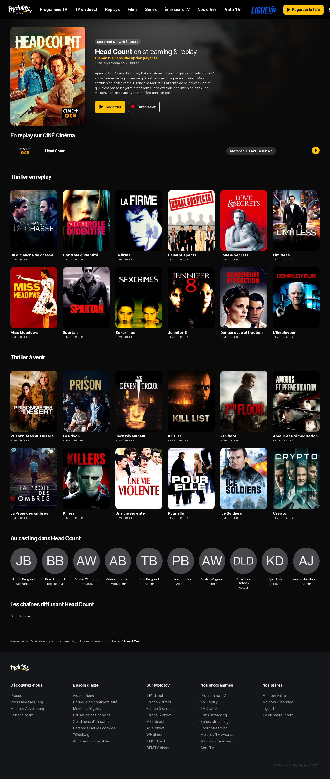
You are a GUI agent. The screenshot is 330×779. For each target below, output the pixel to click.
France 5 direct (159, 715)
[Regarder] (316, 151)
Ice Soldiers (231, 513)
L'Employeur (284, 332)
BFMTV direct (158, 747)
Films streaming (214, 715)
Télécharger (83, 734)
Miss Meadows (24, 332)
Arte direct (155, 728)
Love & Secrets (234, 255)
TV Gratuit (209, 708)
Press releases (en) (26, 702)
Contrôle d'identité (80, 255)
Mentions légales (87, 708)
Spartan (70, 332)
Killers (69, 513)
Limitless (281, 255)
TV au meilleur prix (277, 715)
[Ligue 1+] (263, 9)
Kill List (174, 436)
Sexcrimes (125, 332)
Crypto (279, 513)
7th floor (228, 436)
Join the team (21, 715)
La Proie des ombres (29, 513)
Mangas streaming (216, 741)
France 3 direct (159, 708)
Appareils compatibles (91, 741)
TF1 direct (154, 695)
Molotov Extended (277, 702)
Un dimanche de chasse (31, 255)
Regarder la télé (306, 9)
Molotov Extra (274, 695)
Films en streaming (110, 63)
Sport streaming (214, 728)
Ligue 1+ (269, 708)
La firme (123, 255)
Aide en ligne (83, 695)
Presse (16, 695)
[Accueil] (20, 10)
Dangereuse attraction (241, 332)
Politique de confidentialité (95, 702)
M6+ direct (155, 721)
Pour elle (176, 513)
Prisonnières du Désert (31, 436)
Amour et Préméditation (295, 436)
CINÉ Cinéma (20, 616)
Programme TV (213, 695)
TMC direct (155, 741)
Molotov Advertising (27, 708)
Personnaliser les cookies (94, 728)
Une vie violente (130, 513)
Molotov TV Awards (217, 734)
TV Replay (209, 702)
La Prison (71, 436)
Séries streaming (215, 721)
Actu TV (207, 747)
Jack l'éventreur (130, 436)
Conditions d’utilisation (91, 721)
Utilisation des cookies (92, 715)
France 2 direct (158, 702)
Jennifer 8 (177, 332)
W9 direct (154, 734)
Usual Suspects (182, 255)
